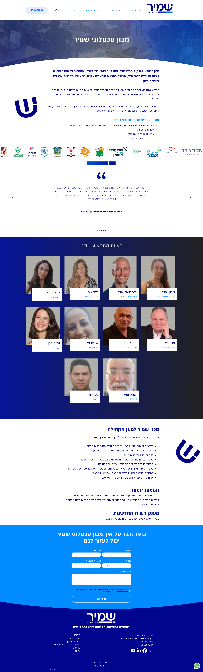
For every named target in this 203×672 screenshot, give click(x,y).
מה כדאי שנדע (125, 572)
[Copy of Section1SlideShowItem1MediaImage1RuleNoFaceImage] (99, 230)
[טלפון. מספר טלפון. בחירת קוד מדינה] (106, 565)
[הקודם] (16, 198)
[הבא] (186, 198)
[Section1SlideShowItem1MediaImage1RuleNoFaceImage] (97, 230)
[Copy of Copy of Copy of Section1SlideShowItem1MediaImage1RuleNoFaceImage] (105, 230)
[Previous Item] (4, 151)
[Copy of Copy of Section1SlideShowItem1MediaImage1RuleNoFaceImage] (103, 230)
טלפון (128, 561)
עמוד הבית (74, 638)
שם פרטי (96, 550)
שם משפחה (126, 550)
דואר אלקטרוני (93, 561)
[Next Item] (199, 151)
